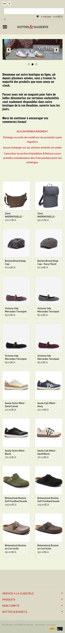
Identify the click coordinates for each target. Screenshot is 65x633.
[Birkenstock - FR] (32, 49)
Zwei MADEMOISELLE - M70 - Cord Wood (14, 215)
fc (9, 4)
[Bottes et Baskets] (37, 26)
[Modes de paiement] (52, 629)
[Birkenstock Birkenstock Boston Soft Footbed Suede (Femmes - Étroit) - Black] (49, 480)
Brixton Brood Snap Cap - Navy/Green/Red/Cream (16, 263)
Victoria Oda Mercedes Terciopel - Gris (48, 310)
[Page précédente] (8, 50)
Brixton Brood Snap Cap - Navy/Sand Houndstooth (47, 263)
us (4, 4)
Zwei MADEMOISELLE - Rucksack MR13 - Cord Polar (46, 215)
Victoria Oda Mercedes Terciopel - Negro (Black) (16, 358)
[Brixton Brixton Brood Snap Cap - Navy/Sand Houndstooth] (49, 243)
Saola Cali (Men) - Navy (46, 405)
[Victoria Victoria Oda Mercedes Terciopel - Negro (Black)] (16, 337)
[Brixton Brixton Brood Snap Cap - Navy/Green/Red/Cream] (16, 243)
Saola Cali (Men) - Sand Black (46, 452)
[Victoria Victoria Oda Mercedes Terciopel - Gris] (49, 290)
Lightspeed (51, 625)
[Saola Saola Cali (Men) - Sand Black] (49, 432)
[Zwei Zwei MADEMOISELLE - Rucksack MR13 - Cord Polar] (49, 195)
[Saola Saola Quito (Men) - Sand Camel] (16, 385)
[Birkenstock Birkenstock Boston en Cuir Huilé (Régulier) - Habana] (49, 527)
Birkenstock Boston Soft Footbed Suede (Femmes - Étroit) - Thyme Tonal (16, 500)
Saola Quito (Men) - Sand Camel (15, 405)
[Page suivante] (56, 50)
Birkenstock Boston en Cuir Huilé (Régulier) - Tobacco (16, 547)
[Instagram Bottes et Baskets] (35, 579)
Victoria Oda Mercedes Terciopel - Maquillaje (16, 310)
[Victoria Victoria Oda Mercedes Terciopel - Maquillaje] (16, 290)
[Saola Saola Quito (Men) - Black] (16, 432)
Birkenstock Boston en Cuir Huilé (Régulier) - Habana (48, 547)
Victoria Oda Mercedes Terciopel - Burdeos (48, 358)
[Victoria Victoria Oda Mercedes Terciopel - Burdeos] (49, 337)
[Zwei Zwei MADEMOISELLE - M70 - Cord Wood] (16, 195)
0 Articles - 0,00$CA (51, 16)
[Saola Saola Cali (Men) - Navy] (49, 385)
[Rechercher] (5, 19)
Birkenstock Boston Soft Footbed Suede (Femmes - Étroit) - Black (48, 500)
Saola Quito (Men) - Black (15, 452)
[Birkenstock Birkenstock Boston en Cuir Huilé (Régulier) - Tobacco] (16, 527)
